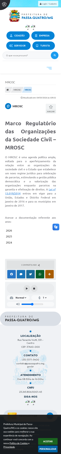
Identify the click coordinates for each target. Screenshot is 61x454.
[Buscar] (54, 55)
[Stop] (34, 288)
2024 (9, 242)
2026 (9, 230)
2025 (9, 236)
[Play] (27, 288)
